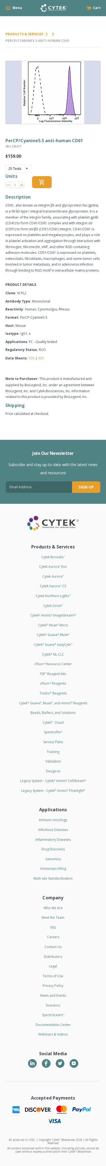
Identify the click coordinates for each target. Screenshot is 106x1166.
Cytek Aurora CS (53, 586)
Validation (53, 761)
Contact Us (53, 946)
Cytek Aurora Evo (53, 566)
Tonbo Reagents (53, 693)
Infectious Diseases (53, 829)
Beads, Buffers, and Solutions (53, 712)
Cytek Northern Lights (53, 596)
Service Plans (53, 742)
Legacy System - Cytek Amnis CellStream (53, 780)
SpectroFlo (53, 732)
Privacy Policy (53, 985)
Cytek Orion (53, 605)
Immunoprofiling (53, 868)
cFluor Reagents (53, 683)
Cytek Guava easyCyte (53, 644)
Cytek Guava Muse (53, 634)
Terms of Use (53, 976)
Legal (53, 966)
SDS (41, 358)
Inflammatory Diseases (53, 839)
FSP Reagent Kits (53, 673)
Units (11, 176)
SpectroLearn (53, 1015)
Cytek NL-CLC (53, 654)
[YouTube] (74, 1063)
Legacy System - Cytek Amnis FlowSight (53, 790)
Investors (53, 1005)
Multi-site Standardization (53, 878)
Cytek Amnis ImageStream (53, 615)
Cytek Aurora (53, 576)
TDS (32, 358)
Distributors (53, 956)
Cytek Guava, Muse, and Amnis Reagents (53, 703)
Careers (53, 937)
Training (53, 751)
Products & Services (24, 34)
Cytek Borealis (53, 557)
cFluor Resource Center (53, 664)
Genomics (53, 859)
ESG (53, 927)
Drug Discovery (53, 849)
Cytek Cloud (53, 722)
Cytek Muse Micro (53, 625)
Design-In (53, 771)
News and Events (53, 995)
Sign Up (86, 487)
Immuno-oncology (53, 820)
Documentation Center (53, 1024)
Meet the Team (53, 917)
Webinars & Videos (53, 1034)
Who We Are (53, 908)
